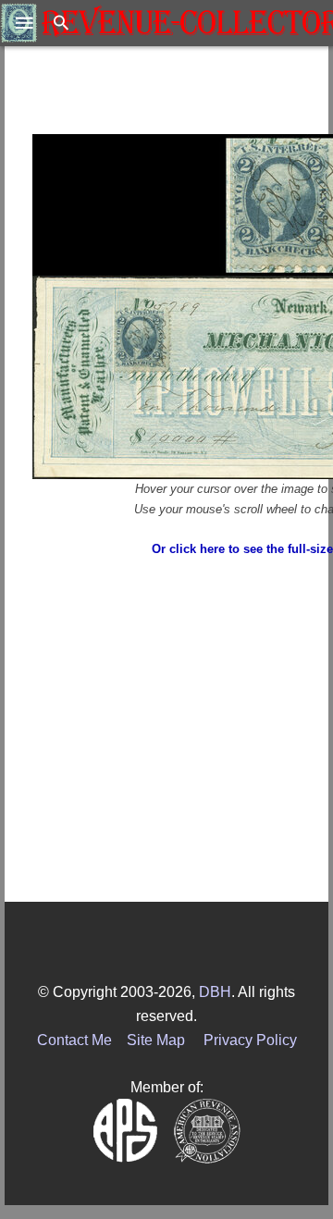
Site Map (156, 1040)
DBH (215, 992)
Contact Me (74, 1040)
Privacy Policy (250, 1040)
